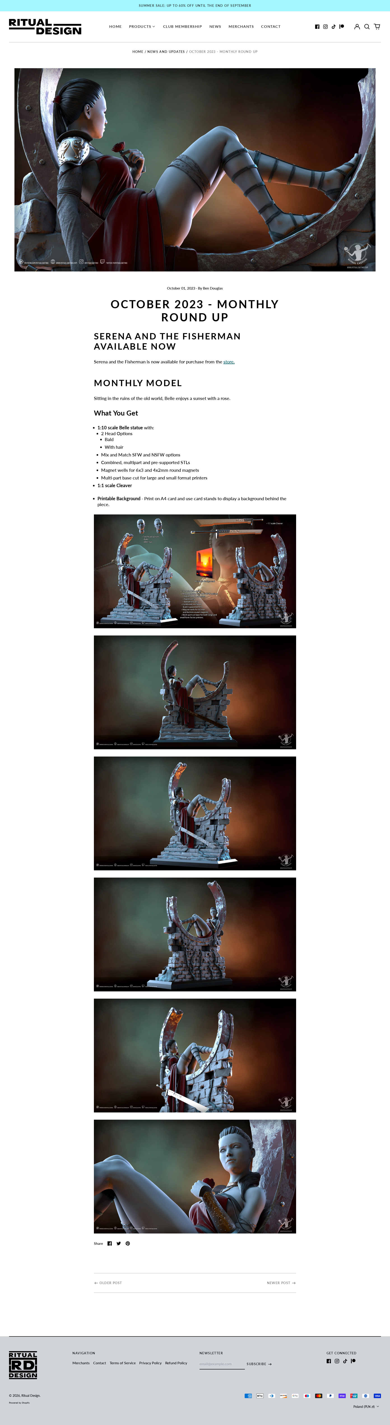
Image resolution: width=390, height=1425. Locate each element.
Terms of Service (123, 1363)
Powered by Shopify (19, 1402)
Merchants (241, 26)
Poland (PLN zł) (364, 1407)
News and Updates (166, 52)
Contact (271, 26)
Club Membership (182, 26)
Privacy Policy (150, 1363)
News (215, 26)
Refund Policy (176, 1363)
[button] (367, 27)
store (228, 361)
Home (115, 26)
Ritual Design (30, 1395)
